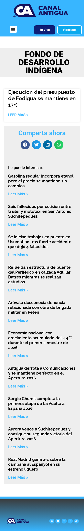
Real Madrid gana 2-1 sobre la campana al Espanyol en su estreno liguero (36, 464)
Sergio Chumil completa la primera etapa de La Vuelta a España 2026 (36, 403)
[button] (13, 29)
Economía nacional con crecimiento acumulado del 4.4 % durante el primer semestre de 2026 (40, 340)
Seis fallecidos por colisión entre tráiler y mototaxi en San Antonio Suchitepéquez (39, 211)
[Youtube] (57, 521)
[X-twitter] (51, 521)
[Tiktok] (76, 521)
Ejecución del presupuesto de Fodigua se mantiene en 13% (42, 98)
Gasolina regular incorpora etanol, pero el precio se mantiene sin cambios (41, 181)
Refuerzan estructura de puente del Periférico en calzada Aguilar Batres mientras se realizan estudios (39, 274)
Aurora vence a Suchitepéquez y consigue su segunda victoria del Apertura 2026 (40, 434)
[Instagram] (64, 521)
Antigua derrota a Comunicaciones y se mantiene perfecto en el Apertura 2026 (41, 373)
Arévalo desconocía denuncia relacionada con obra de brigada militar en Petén (39, 307)
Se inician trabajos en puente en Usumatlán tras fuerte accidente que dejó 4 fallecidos (39, 241)
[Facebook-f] (70, 521)
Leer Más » (18, 115)
